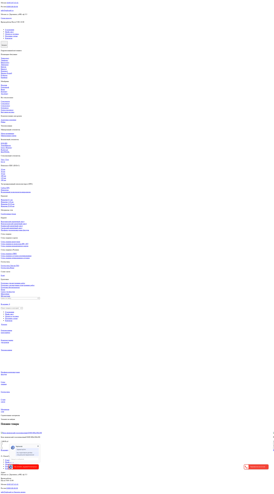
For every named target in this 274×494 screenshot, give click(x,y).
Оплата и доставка (12, 34)
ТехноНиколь (6, 145)
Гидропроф (5, 87)
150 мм (3, 178)
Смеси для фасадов (8, 292)
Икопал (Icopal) (6, 73)
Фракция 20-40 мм (7, 206)
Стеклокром (5, 101)
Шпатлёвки (5, 294)
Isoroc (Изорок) (6, 148)
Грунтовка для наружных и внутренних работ (17, 285)
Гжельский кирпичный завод (11, 228)
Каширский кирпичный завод (12, 226)
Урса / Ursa (5, 160)
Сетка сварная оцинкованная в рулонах (15, 258)
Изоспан (4, 85)
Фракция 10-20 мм (7, 204)
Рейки (3, 122)
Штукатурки (5, 296)
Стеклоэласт (5, 106)
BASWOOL (5, 152)
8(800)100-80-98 (12, 7)
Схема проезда (6, 18)
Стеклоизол (5, 104)
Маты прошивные (7, 133)
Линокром (4, 65)
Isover (3, 162)
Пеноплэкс (5, 190)
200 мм (3, 180)
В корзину (4, 450)
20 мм (3, 169)
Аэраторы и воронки (8, 120)
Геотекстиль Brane (7, 268)
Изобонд (4, 92)
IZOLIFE (4, 143)
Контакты (8, 38)
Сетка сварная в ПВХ (9, 254)
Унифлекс (4, 60)
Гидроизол (5, 108)
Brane (3, 89)
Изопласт (4, 71)
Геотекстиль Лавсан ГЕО (10, 266)
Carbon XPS (5, 188)
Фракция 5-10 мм (7, 202)
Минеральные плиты (8, 136)
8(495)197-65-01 (12, 3)
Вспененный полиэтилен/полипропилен (16, 192)
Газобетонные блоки (8, 214)
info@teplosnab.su (7, 10)
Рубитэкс (4, 75)
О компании (9, 30)
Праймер (4, 77)
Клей (3, 275)
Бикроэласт (5, 62)
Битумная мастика (7, 112)
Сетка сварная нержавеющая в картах (14, 246)
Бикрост (4, 69)
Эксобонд (4, 94)
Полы (3, 290)
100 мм (3, 176)
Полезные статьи (11, 36)
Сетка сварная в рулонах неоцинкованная (16, 256)
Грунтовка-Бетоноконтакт (10, 287)
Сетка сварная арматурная (10, 242)
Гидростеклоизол (7, 110)
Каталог (4, 324)
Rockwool (4, 150)
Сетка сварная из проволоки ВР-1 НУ (14, 244)
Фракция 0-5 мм (7, 200)
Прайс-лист (9, 32)
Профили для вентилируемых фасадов (15, 230)
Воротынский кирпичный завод (12, 222)
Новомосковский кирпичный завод (14, 224)
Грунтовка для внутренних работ (13, 283)
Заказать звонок (19, 492)
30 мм (3, 172)
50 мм (3, 174)
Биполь (3, 67)
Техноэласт (5, 58)
